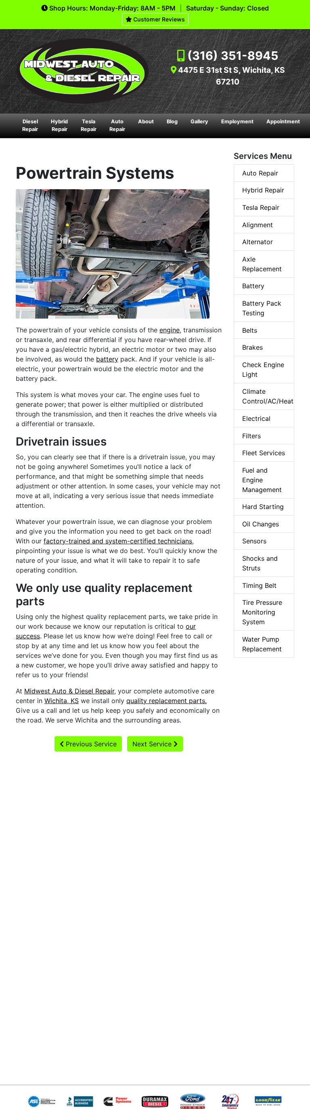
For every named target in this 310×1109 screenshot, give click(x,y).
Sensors (254, 541)
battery (107, 359)
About (146, 121)
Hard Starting (263, 507)
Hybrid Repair (59, 125)
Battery (253, 286)
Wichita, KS (61, 701)
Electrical (256, 418)
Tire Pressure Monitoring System (262, 612)
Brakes (252, 347)
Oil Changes (260, 524)
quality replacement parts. (166, 701)
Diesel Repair (30, 125)
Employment (237, 121)
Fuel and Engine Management (262, 480)
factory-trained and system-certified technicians (118, 541)
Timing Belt (259, 585)
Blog (172, 121)
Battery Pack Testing (261, 308)
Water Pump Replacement (262, 644)
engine (169, 330)
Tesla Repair (88, 125)
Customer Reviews (158, 19)
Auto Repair (117, 125)
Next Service (153, 744)
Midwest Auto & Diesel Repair (69, 691)
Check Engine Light (263, 369)
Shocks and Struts (260, 563)
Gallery (199, 121)
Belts (249, 330)
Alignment (257, 225)
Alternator (257, 242)
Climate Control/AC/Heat (267, 396)
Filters (251, 436)
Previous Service (90, 744)
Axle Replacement (262, 264)
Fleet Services (263, 453)
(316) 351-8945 (233, 56)
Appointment (283, 121)
